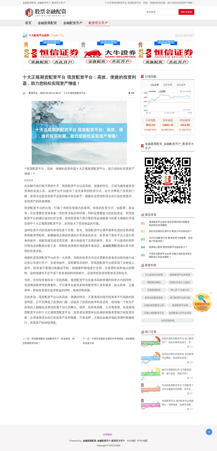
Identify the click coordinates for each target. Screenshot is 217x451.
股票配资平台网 (180, 305)
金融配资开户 (72, 23)
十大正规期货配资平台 (74, 92)
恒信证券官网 (183, 35)
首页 (28, 23)
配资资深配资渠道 (154, 297)
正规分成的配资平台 (154, 312)
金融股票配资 (47, 23)
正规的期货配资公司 (154, 305)
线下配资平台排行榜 (180, 297)
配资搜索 (187, 12)
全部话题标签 (167, 320)
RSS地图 (131, 440)
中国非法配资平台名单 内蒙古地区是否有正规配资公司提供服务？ (170, 255)
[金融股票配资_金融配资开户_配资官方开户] (45, 12)
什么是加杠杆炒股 (154, 274)
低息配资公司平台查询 (180, 312)
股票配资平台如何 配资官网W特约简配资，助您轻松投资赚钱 (170, 223)
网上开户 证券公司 (180, 289)
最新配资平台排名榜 (180, 274)
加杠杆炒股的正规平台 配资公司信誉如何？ (170, 231)
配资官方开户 (98, 23)
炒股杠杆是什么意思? (180, 282)
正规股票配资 (154, 289)
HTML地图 (142, 440)
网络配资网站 (154, 282)
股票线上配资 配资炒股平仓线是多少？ (168, 246)
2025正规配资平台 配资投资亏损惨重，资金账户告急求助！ (171, 239)
